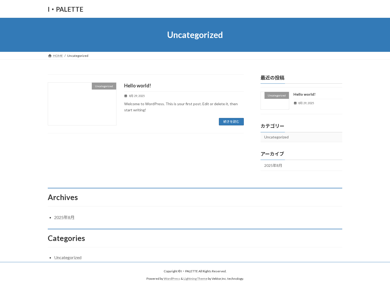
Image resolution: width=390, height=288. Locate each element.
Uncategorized (276, 137)
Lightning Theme (195, 279)
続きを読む (231, 122)
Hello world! (137, 85)
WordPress (172, 279)
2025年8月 (273, 165)
